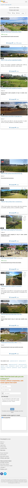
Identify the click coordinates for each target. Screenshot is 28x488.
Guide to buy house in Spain (6, 465)
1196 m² (3, 232)
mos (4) (6, 366)
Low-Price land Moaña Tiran (8, 258)
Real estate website (4, 456)
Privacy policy (3, 446)
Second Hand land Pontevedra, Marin (11, 32)
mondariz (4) (8, 367)
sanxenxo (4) (3, 367)
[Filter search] (9, 13)
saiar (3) (19, 367)
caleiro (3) (17, 366)
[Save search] (18, 13)
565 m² (2, 119)
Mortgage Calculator (4, 462)
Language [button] (2, 467)
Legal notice (3, 445)
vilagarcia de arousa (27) (13, 364)
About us (2, 441)
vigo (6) (25, 366)
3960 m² (3, 317)
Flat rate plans (3, 454)
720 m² (2, 345)
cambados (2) (24, 367)
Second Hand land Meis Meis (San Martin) (12, 314)
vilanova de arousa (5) (22, 364)
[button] (8, 5)
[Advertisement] (14, 144)
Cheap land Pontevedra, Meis (9, 342)
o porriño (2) (3, 369)
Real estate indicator (4, 464)
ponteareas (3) (12, 366)
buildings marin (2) (22, 360)
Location (20, 43)
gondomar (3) (14, 367)
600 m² (2, 176)
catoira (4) (2, 366)
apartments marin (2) (14, 360)
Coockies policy (3, 448)
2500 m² (3, 288)
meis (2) (21, 366)
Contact (2, 443)
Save (14, 43)
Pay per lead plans (4, 453)
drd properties (6, 417)
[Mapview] (13, 13)
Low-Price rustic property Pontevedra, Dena (13, 230)
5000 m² (3, 90)
